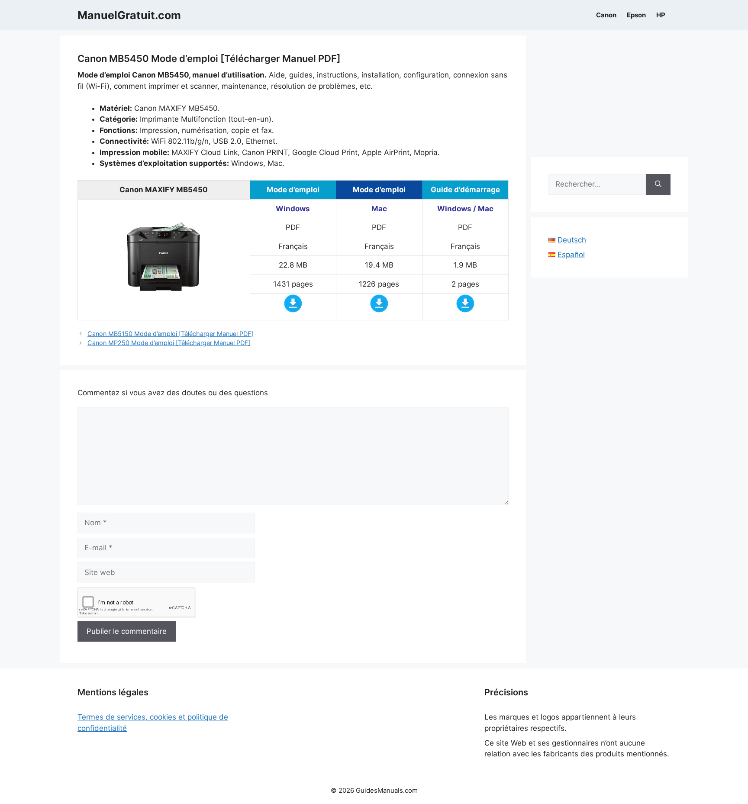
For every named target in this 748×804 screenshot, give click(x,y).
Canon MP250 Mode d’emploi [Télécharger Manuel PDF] (168, 342)
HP (660, 15)
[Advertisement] (609, 96)
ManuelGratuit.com (129, 15)
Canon (606, 15)
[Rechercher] (658, 184)
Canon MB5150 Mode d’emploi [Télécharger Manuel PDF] (170, 333)
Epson (636, 15)
